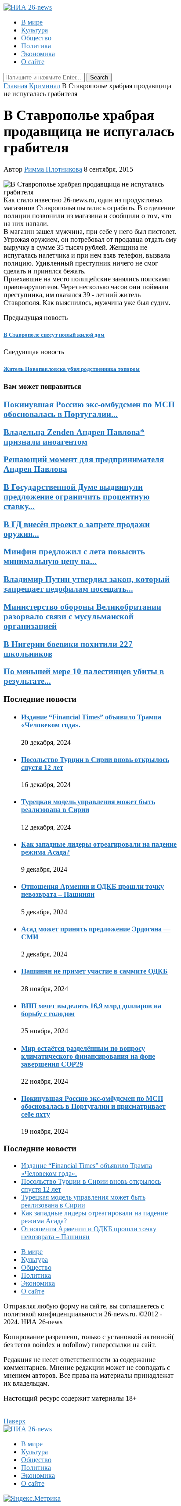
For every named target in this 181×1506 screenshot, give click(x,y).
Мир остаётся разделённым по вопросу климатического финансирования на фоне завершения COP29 (88, 1056)
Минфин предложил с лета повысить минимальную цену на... (74, 556)
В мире (32, 22)
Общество (36, 38)
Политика (36, 46)
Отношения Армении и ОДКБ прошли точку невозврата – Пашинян (92, 890)
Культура (34, 30)
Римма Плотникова (53, 169)
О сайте (32, 61)
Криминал (44, 86)
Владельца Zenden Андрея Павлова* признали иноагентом (74, 437)
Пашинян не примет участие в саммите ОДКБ (94, 971)
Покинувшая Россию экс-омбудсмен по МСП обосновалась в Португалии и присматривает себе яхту (93, 1106)
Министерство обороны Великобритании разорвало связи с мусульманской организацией (82, 616)
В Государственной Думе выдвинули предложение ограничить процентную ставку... (77, 496)
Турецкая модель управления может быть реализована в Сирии (88, 805)
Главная (15, 86)
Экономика (38, 54)
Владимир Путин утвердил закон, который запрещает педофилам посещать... (87, 584)
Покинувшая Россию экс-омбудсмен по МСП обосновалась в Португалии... (89, 409)
